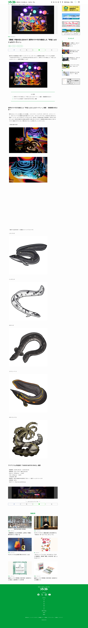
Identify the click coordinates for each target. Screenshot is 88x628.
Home (9, 4)
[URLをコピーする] (52, 50)
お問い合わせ (27, 604)
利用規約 (46, 604)
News (44, 601)
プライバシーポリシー (51, 604)
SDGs (72, 2)
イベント (13, 46)
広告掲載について (41, 604)
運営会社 (56, 604)
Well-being (66, 2)
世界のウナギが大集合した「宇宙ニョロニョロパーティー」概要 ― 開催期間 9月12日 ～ (33, 96)
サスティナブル (19, 46)
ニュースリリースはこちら (33, 604)
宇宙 (9, 46)
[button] (14, 50)
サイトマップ (61, 604)
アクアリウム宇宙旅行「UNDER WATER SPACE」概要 (25, 98)
